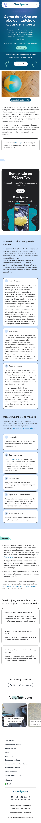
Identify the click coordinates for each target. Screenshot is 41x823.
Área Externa (9, 741)
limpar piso (19, 143)
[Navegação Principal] (36, 4)
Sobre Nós (8, 780)
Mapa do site (27, 812)
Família (7, 752)
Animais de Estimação (13, 775)
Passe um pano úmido (12, 459)
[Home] (20, 4)
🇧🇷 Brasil (8, 784)
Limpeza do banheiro (12, 768)
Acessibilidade (27, 805)
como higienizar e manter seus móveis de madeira (19, 586)
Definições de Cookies (16, 812)
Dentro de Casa (10, 749)
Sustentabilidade (11, 772)
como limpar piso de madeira (23, 428)
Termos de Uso (15, 809)
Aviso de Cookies (25, 809)
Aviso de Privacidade (15, 805)
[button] (21, 64)
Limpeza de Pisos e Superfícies (16, 764)
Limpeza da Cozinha (12, 760)
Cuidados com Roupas (13, 745)
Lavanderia (9, 756)
